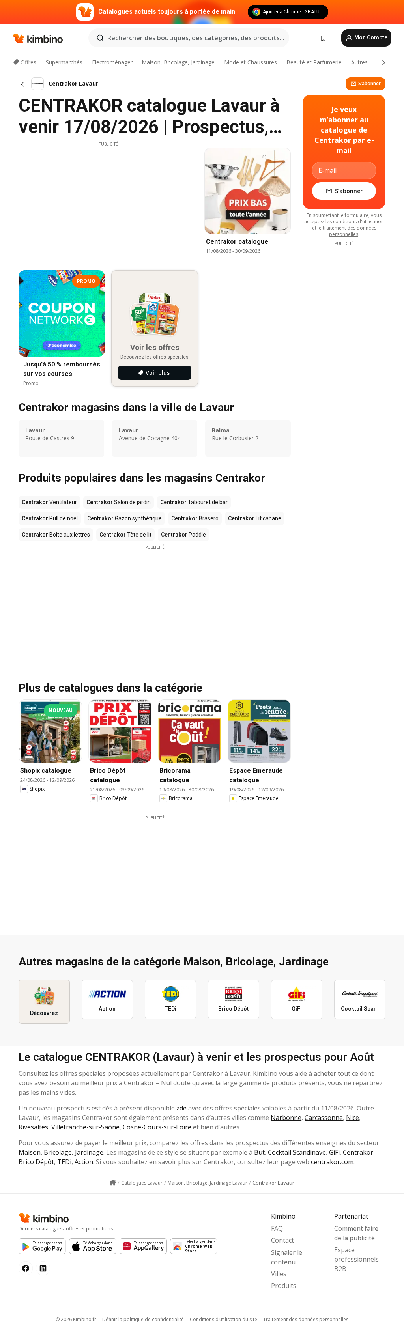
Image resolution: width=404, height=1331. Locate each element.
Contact (282, 1240)
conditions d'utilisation (358, 221)
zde (181, 1108)
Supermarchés (64, 62)
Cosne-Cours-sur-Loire (157, 1127)
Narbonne (286, 1117)
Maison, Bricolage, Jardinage (178, 62)
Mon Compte (370, 37)
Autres (359, 62)
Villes (278, 1273)
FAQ (277, 1228)
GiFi (334, 1152)
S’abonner (369, 83)
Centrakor (358, 1152)
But (259, 1152)
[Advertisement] (108, 202)
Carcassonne (324, 1117)
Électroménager (112, 62)
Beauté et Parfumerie (314, 62)
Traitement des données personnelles (305, 1319)
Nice (352, 1117)
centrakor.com (332, 1161)
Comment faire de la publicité (356, 1233)
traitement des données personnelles (349, 230)
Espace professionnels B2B (356, 1259)
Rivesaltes (33, 1127)
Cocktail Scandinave (297, 1152)
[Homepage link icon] (113, 1183)
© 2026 (76, 1319)
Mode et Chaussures (250, 62)
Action (84, 1161)
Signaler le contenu (286, 1257)
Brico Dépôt (36, 1161)
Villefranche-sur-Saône (85, 1127)
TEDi (64, 1161)
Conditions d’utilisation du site (223, 1319)
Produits (283, 1285)
